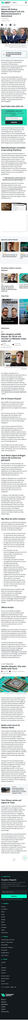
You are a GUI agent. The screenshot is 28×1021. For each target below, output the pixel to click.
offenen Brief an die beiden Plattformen (15, 392)
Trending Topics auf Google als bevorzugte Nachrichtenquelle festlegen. (13, 54)
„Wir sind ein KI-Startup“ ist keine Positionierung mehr (9, 255)
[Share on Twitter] (6, 25)
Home (14, 2)
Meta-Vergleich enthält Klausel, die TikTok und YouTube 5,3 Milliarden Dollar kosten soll (9, 288)
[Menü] (26, 3)
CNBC (21, 701)
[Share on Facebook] (2, 25)
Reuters (3, 614)
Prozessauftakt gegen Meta (13, 928)
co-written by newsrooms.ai (17, 344)
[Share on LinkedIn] (10, 25)
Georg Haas (6, 671)
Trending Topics (5, 18)
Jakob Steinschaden (6, 344)
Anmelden (14, 122)
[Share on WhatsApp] (15, 25)
